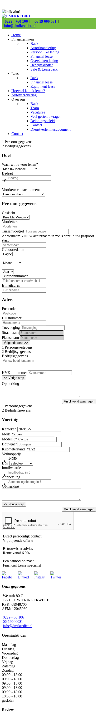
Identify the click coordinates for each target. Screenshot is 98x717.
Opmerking (10, 384)
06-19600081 (13, 621)
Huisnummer (11, 318)
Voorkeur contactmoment (21, 190)
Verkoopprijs (11, 454)
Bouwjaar (9, 444)
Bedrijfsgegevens (15, 356)
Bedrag (7, 173)
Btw (5, 463)
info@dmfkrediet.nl (19, 26)
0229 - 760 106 (16, 21)
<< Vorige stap (14, 378)
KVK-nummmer (14, 373)
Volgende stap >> (16, 343)
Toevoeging (11, 327)
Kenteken (9, 429)
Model (7, 439)
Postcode (8, 309)
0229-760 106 (13, 617)
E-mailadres (11, 285)
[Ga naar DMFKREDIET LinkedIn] (23, 577)
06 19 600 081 (45, 21)
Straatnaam (10, 332)
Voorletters (10, 222)
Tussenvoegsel (13, 231)
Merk (6, 434)
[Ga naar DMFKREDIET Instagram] (39, 577)
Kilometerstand (13, 449)
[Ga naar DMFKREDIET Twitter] (55, 577)
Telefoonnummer (15, 276)
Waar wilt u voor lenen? (20, 164)
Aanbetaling (11, 477)
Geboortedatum (13, 250)
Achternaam (11, 236)
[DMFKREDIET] (16, 16)
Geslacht (8, 213)
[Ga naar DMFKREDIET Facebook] (7, 577)
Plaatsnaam (10, 337)
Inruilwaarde (11, 468)
